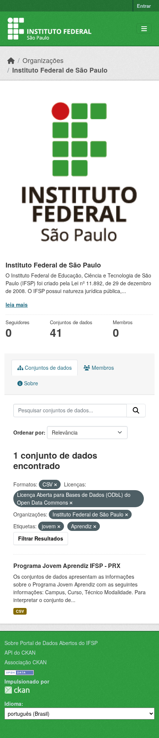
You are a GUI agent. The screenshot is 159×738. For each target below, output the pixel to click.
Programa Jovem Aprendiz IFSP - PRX (67, 565)
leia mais (17, 304)
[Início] (11, 60)
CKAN (17, 690)
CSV (20, 611)
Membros (102, 367)
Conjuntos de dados (47, 367)
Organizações (43, 60)
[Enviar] (136, 410)
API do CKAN (19, 652)
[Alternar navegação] (144, 28)
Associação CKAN (25, 662)
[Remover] (55, 485)
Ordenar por (28, 432)
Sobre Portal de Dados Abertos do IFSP (51, 642)
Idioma (12, 703)
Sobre (30, 383)
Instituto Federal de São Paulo (60, 69)
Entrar (144, 5)
